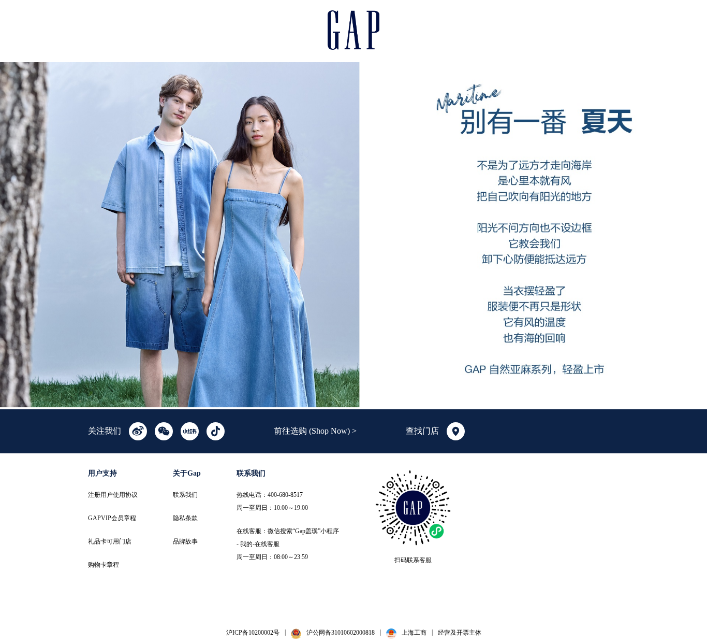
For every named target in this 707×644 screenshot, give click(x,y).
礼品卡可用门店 (109, 541)
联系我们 (185, 494)
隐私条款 (185, 518)
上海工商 (414, 632)
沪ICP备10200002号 (252, 632)
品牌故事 (185, 541)
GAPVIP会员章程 (112, 518)
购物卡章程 (103, 564)
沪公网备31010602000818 (340, 632)
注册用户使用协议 (113, 494)
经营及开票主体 (459, 632)
